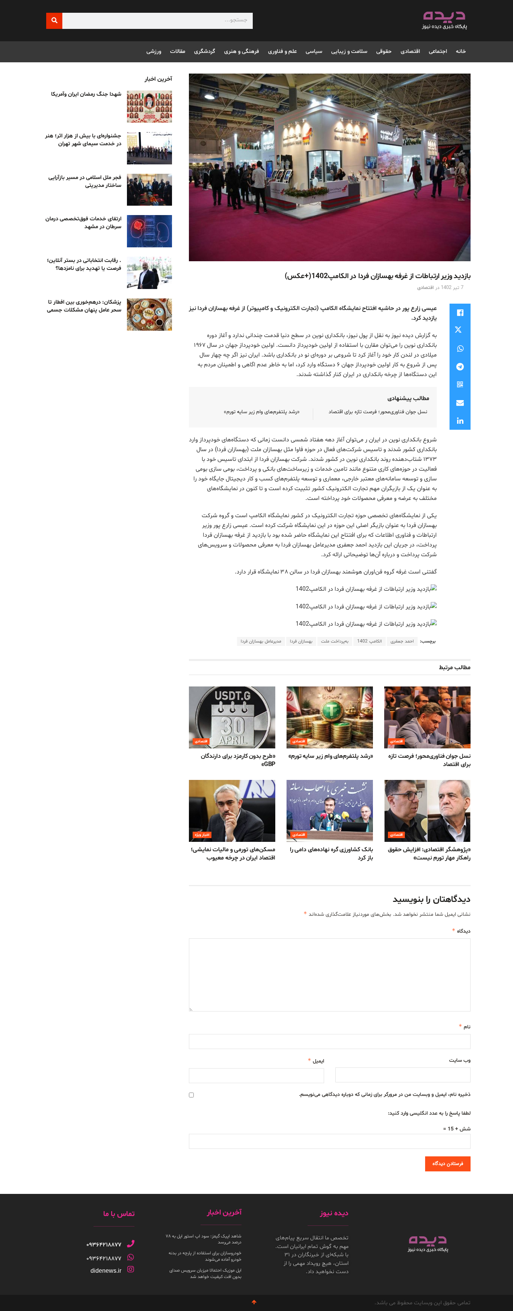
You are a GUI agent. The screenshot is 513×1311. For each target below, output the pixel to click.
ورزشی (153, 52)
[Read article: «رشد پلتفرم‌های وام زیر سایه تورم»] (330, 717)
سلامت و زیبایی (349, 52)
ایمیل (316, 1061)
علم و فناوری (282, 52)
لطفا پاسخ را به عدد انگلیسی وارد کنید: (429, 1113)
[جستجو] (54, 21)
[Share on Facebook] (460, 313)
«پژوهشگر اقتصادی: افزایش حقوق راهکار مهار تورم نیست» (429, 854)
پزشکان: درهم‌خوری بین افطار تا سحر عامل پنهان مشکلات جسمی (84, 306)
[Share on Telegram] (460, 367)
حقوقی (384, 52)
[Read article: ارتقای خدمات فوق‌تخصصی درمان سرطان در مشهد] (149, 231)
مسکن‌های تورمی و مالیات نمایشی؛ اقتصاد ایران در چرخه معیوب (233, 854)
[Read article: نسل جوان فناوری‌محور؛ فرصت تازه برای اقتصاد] (427, 717)
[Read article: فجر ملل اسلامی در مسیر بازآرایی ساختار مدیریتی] (149, 190)
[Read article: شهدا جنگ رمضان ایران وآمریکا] (149, 106)
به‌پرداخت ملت (335, 641)
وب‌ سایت (460, 1060)
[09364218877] (130, 1244)
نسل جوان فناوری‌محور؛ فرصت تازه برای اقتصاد (378, 411)
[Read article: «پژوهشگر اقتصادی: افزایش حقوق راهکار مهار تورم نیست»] (427, 810)
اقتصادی (410, 52)
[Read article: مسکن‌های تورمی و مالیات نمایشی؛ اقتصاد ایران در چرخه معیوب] (232, 810)
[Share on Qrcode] (460, 385)
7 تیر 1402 (452, 287)
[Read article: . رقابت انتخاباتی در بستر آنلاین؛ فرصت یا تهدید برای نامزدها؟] (149, 273)
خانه (461, 52)
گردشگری (204, 52)
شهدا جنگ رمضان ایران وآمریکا (86, 94)
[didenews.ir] (130, 1269)
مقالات (177, 52)
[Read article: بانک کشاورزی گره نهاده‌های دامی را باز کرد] (330, 810)
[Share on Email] (460, 403)
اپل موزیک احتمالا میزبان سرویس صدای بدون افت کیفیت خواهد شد (205, 1273)
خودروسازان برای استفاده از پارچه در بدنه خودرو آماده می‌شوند (205, 1256)
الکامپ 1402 (369, 641)
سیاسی (314, 52)
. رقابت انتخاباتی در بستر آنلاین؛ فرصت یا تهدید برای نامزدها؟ (84, 264)
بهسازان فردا (301, 641)
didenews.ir (106, 1270)
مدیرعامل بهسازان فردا (261, 641)
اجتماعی (438, 52)
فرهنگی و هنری (241, 52)
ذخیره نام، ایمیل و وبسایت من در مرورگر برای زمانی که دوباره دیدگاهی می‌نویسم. (385, 1094)
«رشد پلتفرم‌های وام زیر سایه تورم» (262, 411)
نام (465, 1027)
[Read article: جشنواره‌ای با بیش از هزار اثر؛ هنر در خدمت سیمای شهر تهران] (149, 148)
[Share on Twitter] (460, 331)
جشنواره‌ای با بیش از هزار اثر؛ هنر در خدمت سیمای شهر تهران (83, 140)
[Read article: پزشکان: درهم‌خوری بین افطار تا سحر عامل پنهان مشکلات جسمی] (149, 314)
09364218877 (103, 1245)
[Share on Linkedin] (460, 421)
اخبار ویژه (202, 834)
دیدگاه (461, 931)
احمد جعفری (402, 641)
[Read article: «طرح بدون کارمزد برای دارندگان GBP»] (232, 717)
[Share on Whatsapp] (460, 349)
